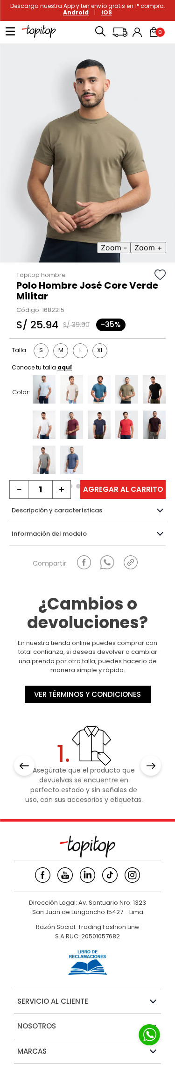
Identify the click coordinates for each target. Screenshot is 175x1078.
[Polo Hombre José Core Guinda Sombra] (71, 426)
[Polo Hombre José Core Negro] (154, 390)
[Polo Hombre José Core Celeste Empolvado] (44, 390)
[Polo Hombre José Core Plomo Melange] (44, 461)
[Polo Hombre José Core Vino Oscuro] (154, 426)
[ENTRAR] (138, 32)
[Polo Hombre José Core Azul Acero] (99, 390)
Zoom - (114, 247)
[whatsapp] (107, 562)
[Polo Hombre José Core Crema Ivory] (71, 390)
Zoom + (148, 247)
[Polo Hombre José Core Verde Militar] (126, 390)
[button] (100, 32)
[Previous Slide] (24, 765)
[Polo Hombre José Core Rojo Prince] (126, 426)
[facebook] (84, 562)
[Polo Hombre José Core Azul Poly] (71, 461)
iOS (106, 12)
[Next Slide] (150, 765)
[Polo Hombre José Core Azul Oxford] (99, 426)
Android (76, 12)
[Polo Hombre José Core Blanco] (44, 426)
